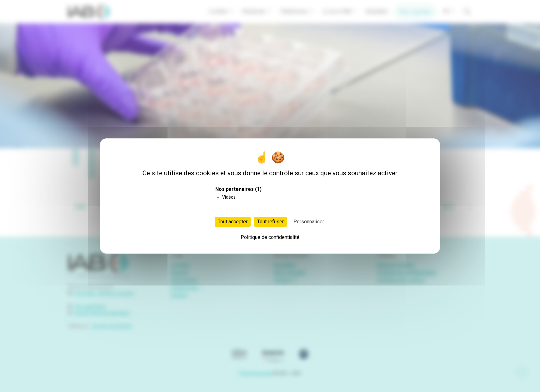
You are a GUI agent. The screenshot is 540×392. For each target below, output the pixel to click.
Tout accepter (233, 222)
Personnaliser (308, 222)
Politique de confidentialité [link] (270, 237)
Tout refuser (270, 222)
